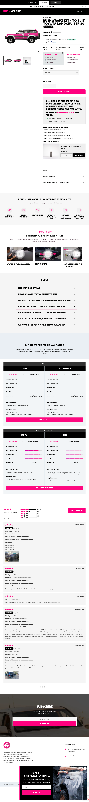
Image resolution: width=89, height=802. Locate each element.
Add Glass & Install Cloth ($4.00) (55, 129)
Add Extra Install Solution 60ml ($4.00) (57, 135)
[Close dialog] (85, 768)
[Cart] (81, 11)
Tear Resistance (11, 384)
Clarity (8, 392)
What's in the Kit (49, 176)
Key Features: (11, 409)
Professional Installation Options (56, 182)
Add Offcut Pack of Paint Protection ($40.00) (59, 138)
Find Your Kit (44, 419)
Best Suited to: (12, 403)
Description (47, 164)
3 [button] (44, 687)
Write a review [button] (77, 510)
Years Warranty (11, 380)
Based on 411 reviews (10, 512)
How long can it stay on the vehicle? (38, 294)
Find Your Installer (44, 488)
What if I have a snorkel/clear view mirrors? (42, 312)
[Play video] (20, 254)
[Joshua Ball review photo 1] (12, 675)
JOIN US (36, 793)
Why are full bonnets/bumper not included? (42, 319)
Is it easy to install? (29, 288)
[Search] (78, 11)
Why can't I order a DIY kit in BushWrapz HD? (41, 325)
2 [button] (42, 687)
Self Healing (10, 388)
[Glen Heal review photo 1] (12, 556)
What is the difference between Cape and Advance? (45, 300)
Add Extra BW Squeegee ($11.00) (55, 132)
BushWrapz (47, 18)
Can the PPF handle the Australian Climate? (41, 306)
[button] (48, 32)
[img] (9, 525)
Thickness (9, 396)
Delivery (46, 170)
